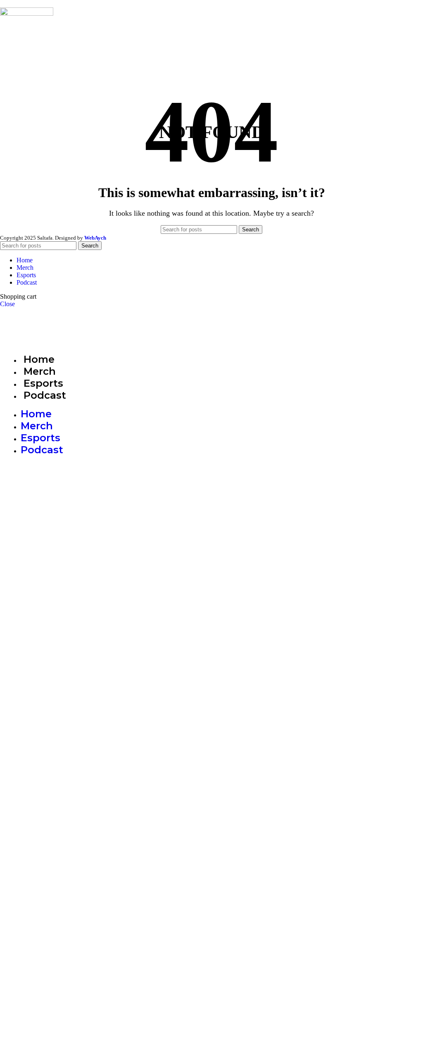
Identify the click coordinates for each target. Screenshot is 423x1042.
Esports (40, 438)
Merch (37, 426)
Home (36, 414)
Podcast (45, 395)
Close (7, 303)
